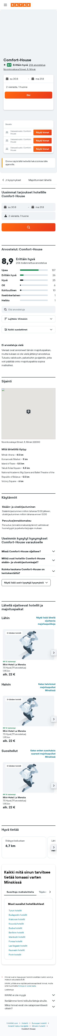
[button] (5, 4)
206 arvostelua (37, 64)
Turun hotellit (15, 910)
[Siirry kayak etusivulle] (21, 5)
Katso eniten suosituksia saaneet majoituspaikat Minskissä (42, 753)
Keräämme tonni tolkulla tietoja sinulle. (26, 1000)
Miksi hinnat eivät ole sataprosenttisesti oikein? (26, 1007)
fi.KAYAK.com (12, 1023)
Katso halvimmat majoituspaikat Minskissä (46, 687)
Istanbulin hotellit (17, 937)
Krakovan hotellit (17, 919)
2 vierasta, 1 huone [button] (16, 86)
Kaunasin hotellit (17, 950)
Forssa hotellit (15, 941)
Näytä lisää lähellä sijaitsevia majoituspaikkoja (45, 620)
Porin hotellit (15, 954)
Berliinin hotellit (16, 932)
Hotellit (25, 1023)
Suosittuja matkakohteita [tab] (20, 891)
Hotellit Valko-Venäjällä (18, 1026)
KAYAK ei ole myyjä (15, 995)
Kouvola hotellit (16, 923)
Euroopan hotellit (39, 1023)
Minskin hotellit (38, 1026)
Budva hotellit (15, 928)
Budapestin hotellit (18, 914)
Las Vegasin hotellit (18, 945)
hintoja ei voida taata (27, 986)
